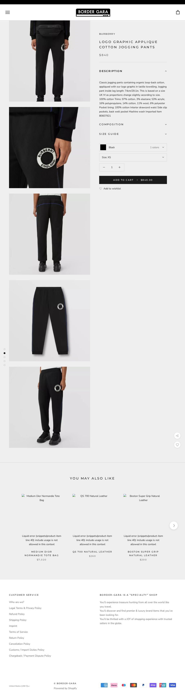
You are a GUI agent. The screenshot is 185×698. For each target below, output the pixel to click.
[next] (174, 525)
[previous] (11, 525)
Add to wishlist (112, 188)
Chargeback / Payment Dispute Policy (30, 656)
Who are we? (16, 602)
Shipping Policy (17, 620)
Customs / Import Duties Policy (26, 650)
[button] (133, 71)
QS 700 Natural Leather (92, 551)
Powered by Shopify (65, 688)
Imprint (13, 626)
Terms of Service (18, 632)
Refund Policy (17, 614)
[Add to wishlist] (177, 445)
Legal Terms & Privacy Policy (25, 608)
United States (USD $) (18, 686)
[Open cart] (178, 12)
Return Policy (16, 638)
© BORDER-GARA (65, 683)
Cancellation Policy (19, 644)
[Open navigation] (7, 12)
